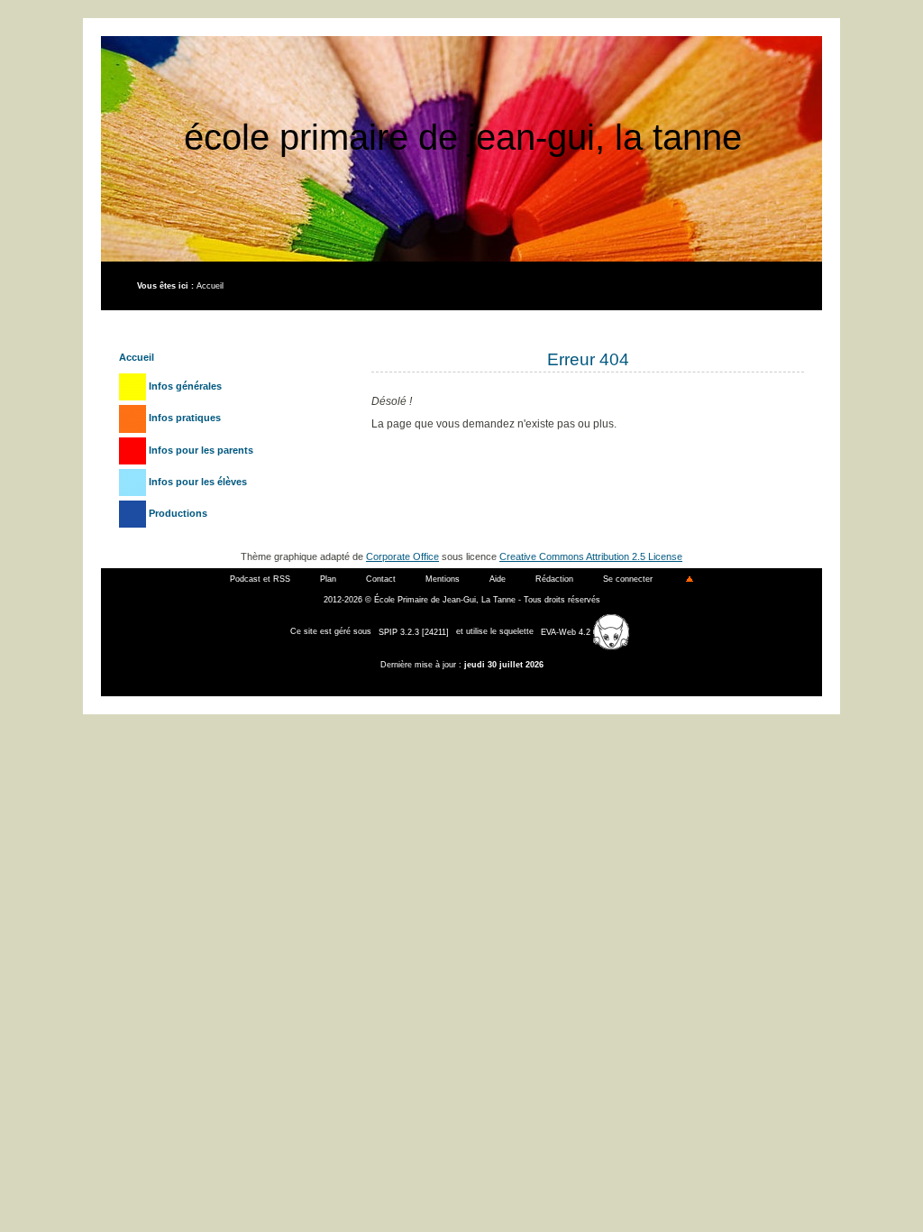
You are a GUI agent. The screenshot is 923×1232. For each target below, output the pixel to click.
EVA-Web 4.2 (567, 632)
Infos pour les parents (199, 450)
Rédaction (554, 579)
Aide (497, 579)
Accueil (210, 285)
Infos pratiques (183, 417)
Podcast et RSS (260, 579)
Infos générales (184, 386)
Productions (176, 513)
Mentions (442, 579)
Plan (328, 579)
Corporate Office (402, 556)
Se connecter (628, 579)
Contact (381, 579)
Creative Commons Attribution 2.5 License (590, 556)
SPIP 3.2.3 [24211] (414, 632)
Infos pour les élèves (196, 481)
